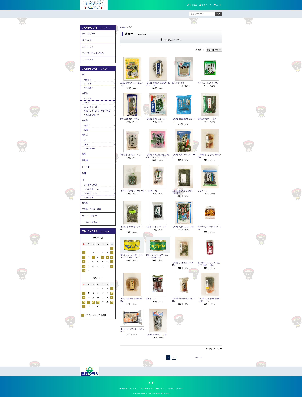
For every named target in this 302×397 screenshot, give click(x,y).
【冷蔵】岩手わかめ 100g (156, 119)
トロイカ (87, 84)
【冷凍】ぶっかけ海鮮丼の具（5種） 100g (208, 300)
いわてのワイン (90, 193)
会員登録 (193, 5)
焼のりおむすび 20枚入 (129, 119)
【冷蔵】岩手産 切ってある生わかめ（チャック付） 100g (158, 156)
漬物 (86, 144)
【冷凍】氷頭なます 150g (156, 335)
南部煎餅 (87, 80)
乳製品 (87, 130)
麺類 (84, 154)
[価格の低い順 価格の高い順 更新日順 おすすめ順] (214, 50)
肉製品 (87, 125)
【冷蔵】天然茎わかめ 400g (183, 227)
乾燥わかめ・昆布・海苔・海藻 (97, 111)
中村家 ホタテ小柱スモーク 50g (209, 228)
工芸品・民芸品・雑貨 (91, 209)
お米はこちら (87, 47)
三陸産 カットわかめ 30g (156, 227)
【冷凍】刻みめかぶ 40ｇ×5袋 (132, 191)
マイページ (206, 5)
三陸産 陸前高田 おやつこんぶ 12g (132, 84)
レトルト (86, 167)
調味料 (85, 160)
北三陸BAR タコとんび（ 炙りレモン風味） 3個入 (209, 264)
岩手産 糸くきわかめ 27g (130, 155)
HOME (122, 27)
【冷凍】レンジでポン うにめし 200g (132, 330)
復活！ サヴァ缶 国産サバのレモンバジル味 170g (157, 256)
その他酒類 (88, 197)
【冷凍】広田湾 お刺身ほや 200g (183, 300)
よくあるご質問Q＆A (91, 222)
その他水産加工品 (91, 115)
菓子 (84, 74)
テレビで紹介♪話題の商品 (93, 53)
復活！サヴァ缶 (88, 34)
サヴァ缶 (87, 98)
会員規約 (171, 388)
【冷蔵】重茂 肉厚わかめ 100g (183, 156)
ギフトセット (87, 60)
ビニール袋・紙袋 (89, 216)
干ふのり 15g (151, 191)
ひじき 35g (202, 191)
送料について (160, 388)
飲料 (84, 173)
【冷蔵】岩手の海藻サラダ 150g (132, 228)
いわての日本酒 (90, 185)
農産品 (85, 135)
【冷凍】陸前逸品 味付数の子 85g (132, 300)
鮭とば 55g (151, 299)
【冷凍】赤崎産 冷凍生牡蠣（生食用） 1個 (158, 84)
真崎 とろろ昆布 (178, 83)
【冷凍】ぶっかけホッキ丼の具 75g (210, 156)
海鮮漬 (87, 103)
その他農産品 (89, 148)
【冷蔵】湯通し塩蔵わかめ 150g (183, 120)
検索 (218, 14)
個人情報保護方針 (147, 388)
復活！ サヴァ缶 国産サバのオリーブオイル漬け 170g (131, 256)
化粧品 (85, 203)
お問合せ (180, 388)
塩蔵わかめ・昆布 (91, 107)
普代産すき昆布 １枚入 (207, 119)
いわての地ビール (91, 189)
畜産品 (85, 120)
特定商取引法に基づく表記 (128, 388)
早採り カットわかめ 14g (208, 83)
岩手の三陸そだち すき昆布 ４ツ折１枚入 (184, 192)
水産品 (85, 93)
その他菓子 (88, 88)
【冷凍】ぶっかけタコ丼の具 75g (183, 264)
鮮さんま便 (87, 40)
